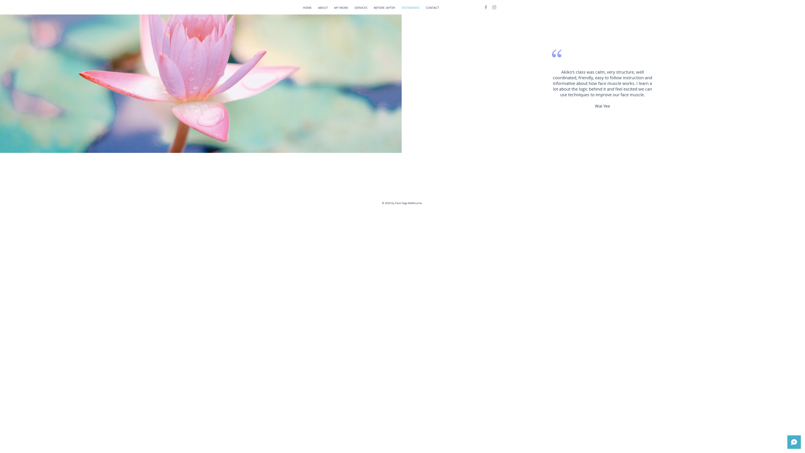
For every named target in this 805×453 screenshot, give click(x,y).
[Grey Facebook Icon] (485, 7)
